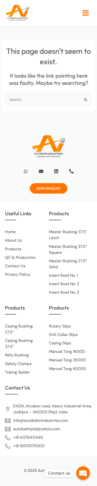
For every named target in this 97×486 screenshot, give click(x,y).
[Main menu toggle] (85, 12)
